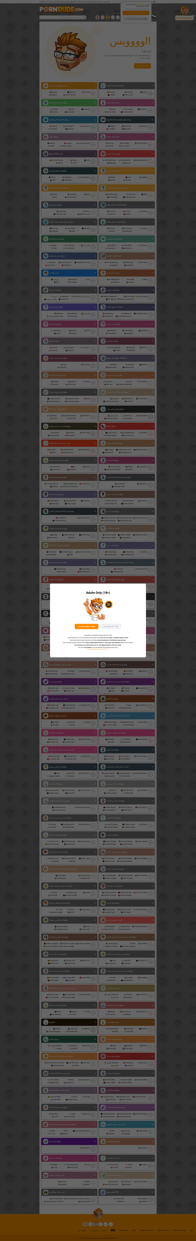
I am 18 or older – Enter (86, 626)
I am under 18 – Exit (111, 626)
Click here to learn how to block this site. (98, 649)
